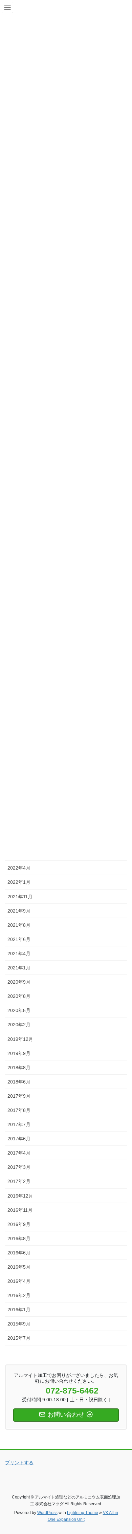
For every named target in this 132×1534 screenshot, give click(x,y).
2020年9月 (18, 982)
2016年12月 (20, 1196)
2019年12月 (20, 1039)
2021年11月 (19, 896)
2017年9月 (18, 1096)
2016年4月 (18, 1281)
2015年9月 (18, 1324)
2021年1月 (18, 967)
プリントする (19, 1462)
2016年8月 (18, 1238)
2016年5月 (18, 1267)
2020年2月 (18, 1024)
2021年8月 (18, 925)
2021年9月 (18, 911)
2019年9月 (18, 1053)
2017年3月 (18, 1167)
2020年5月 (18, 1010)
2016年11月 (19, 1210)
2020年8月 (18, 996)
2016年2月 (18, 1295)
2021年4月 (18, 953)
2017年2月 (18, 1181)
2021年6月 (18, 939)
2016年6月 (18, 1252)
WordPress (47, 1512)
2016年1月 (18, 1309)
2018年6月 (18, 1081)
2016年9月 (18, 1224)
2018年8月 (18, 1067)
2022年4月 (18, 868)
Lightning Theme (82, 1512)
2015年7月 (18, 1338)
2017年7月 (18, 1124)
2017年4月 (18, 1153)
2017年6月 (18, 1138)
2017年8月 (18, 1110)
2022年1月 (18, 882)
